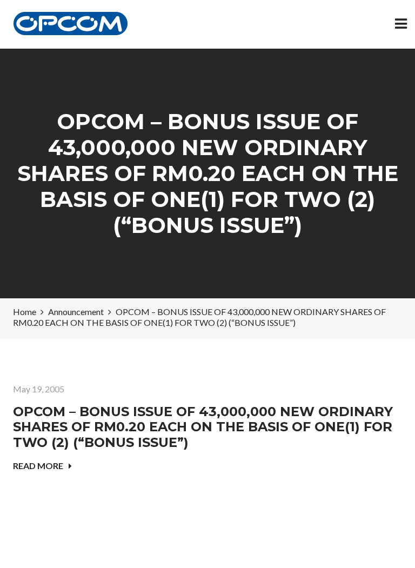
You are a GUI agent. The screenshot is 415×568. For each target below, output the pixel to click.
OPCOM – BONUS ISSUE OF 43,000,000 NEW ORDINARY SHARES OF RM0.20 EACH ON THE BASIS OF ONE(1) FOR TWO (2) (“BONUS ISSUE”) (203, 427)
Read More (38, 465)
